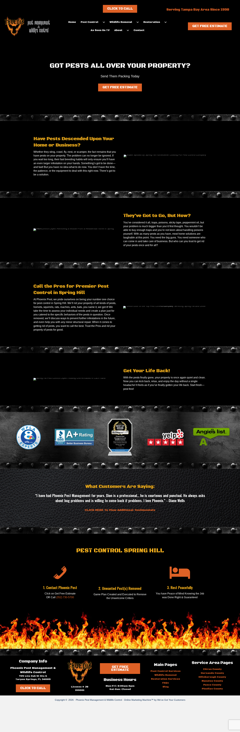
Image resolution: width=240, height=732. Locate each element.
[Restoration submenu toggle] (165, 22)
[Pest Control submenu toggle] (104, 22)
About (118, 30)
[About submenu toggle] (128, 30)
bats (79, 307)
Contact (139, 30)
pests (43, 155)
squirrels (48, 307)
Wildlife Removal (121, 22)
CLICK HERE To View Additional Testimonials (120, 510)
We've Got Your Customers (171, 700)
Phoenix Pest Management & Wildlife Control (99, 700)
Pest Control (89, 22)
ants (73, 307)
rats (57, 307)
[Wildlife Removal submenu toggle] (137, 22)
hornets (37, 307)
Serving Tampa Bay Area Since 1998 (197, 10)
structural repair (82, 322)
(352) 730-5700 (65, 597)
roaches (65, 307)
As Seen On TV (100, 30)
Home (72, 22)
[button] (210, 26)
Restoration (151, 22)
